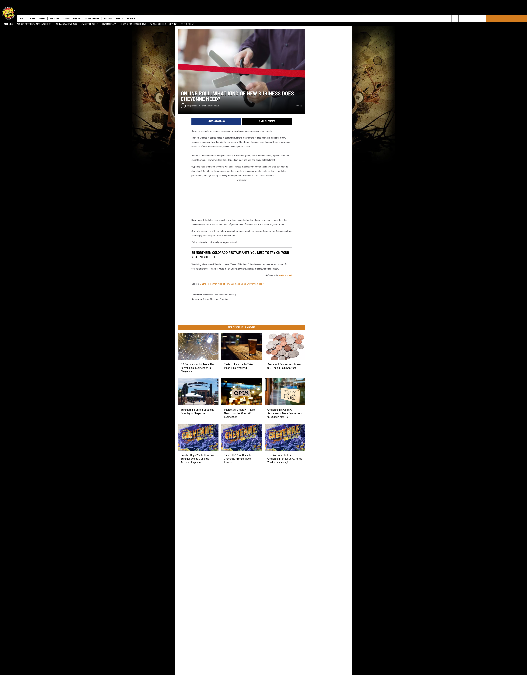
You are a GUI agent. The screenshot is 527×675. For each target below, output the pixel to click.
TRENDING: (8, 24)
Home (21, 18)
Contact (131, 18)
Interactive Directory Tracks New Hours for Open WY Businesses (239, 413)
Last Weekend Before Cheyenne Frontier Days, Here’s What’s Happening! (284, 458)
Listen (42, 18)
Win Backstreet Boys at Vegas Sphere (34, 24)
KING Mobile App (109, 24)
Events (119, 18)
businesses (208, 295)
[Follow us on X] (475, 18)
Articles (206, 299)
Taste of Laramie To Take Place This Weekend (238, 366)
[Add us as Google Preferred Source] (462, 18)
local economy (220, 295)
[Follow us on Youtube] (482, 18)
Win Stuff (54, 18)
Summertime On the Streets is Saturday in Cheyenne (197, 411)
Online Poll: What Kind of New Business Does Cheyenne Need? (232, 283)
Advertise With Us (71, 18)
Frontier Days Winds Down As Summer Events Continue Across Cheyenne (197, 458)
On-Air (32, 18)
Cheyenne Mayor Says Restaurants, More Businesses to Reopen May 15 (284, 413)
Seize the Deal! (187, 24)
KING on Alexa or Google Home (133, 24)
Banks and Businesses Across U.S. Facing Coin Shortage (284, 366)
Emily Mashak (285, 275)
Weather (108, 18)
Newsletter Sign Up (89, 24)
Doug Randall (192, 106)
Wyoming (224, 299)
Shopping (231, 295)
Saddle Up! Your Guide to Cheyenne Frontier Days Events (238, 458)
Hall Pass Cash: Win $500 (66, 24)
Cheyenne (214, 299)
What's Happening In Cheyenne (163, 24)
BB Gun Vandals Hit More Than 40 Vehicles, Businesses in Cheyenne (198, 368)
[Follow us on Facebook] (468, 18)
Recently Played (92, 18)
